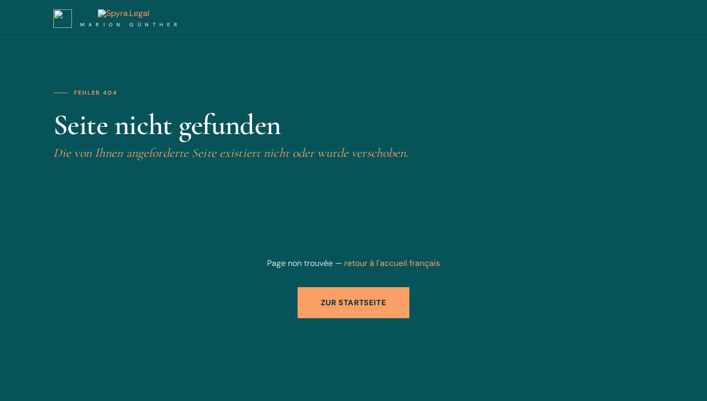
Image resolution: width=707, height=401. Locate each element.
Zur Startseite (353, 303)
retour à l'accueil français (392, 263)
